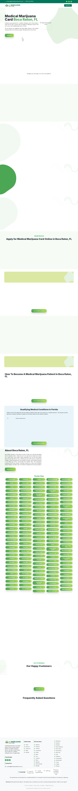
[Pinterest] (71, 2)
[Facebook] (67, 2)
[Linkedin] (69, 2)
